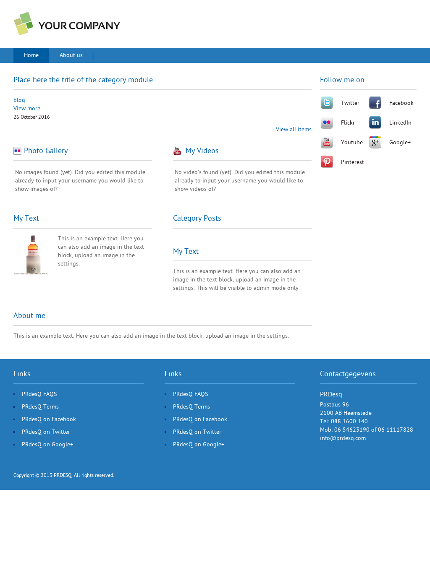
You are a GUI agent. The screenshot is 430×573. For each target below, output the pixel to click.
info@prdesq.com (343, 438)
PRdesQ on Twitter (46, 431)
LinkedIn (400, 122)
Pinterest (352, 162)
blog (19, 100)
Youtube (352, 142)
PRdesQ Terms (40, 406)
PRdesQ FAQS (39, 394)
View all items (294, 129)
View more (26, 108)
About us (71, 55)
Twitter (350, 103)
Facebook (401, 103)
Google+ (400, 142)
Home (31, 55)
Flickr (348, 122)
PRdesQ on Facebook (49, 419)
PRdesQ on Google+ (47, 444)
